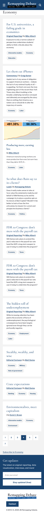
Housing (33, 393)
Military (22, 365)
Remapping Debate (23, 187)
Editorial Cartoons (14, 360)
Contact (12, 504)
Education (11, 58)
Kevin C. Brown (16, 415)
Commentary (11, 76)
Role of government (15, 371)
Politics (22, 214)
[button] (4, 5)
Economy (29, 53)
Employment (24, 333)
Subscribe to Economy (13, 452)
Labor (22, 111)
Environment (12, 425)
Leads (8, 187)
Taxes (22, 252)
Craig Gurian (26, 76)
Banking (11, 393)
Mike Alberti (30, 36)
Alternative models (15, 53)
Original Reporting (14, 36)
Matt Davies (30, 360)
